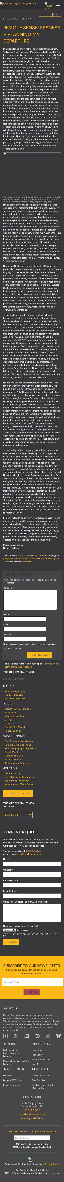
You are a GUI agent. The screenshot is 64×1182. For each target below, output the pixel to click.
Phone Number (10, 880)
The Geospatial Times (37, 555)
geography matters (12, 558)
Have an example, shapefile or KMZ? (21, 926)
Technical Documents (42, 1059)
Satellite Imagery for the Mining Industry (43, 1086)
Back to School (13, 759)
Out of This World (15, 727)
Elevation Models (11, 1085)
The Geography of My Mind (20, 748)
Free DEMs (37, 1050)
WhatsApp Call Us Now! (32, 1118)
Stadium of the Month (17, 780)
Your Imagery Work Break (19, 784)
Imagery (9, 1043)
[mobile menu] (57, 6)
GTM (7, 723)
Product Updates (14, 695)
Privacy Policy (52, 1164)
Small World (11, 752)
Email (6, 624)
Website (7, 634)
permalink (27, 561)
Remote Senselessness (33, 558)
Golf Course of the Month (19, 777)
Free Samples (38, 1080)
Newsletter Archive (20, 793)
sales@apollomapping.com (30, 854)
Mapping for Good (15, 716)
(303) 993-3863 (33, 851)
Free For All (11, 712)
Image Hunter (13, 1069)
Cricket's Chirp (13, 773)
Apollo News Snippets (17, 763)
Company (8, 870)
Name (6, 614)
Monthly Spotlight (15, 691)
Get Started (41, 1043)
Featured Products (15, 698)
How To (35, 1064)
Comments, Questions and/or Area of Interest (26, 902)
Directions (8, 1075)
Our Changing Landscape (19, 741)
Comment (8, 588)
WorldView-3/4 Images (18, 709)
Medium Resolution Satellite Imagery (16, 1062)
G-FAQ (8, 720)
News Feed (40, 1069)
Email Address (10, 891)
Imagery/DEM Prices (12, 1080)
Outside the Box (14, 755)
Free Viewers (38, 1055)
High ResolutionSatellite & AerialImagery (11, 1053)
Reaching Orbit (13, 731)
